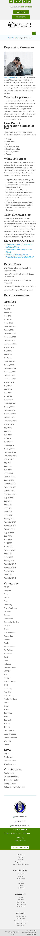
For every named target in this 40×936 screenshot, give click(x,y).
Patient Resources (21, 916)
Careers (21, 859)
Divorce (7, 639)
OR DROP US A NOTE (19, 847)
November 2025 (10, 337)
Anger (6, 594)
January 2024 (9, 407)
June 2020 (8, 536)
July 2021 (7, 501)
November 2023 (10, 414)
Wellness (7, 741)
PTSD (6, 702)
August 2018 (9, 571)
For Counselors (9, 646)
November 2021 (10, 487)
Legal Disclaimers (21, 862)
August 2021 (9, 498)
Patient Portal (21, 918)
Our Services (9, 773)
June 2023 (8, 431)
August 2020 (9, 533)
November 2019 (10, 550)
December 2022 (10, 452)
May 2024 (8, 393)
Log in (6, 753)
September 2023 (10, 421)
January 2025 (9, 365)
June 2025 (8, 354)
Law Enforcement (10, 667)
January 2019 (9, 560)
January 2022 (9, 480)
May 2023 (8, 435)
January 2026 (9, 330)
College (7, 615)
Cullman (21, 883)
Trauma (7, 727)
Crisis (6, 629)
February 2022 (9, 477)
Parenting (7, 688)
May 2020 (8, 540)
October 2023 (9, 417)
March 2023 (8, 442)
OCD (6, 685)
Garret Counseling (13, 38)
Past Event (8, 692)
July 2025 (7, 351)
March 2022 (8, 473)
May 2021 (8, 508)
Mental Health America (12, 77)
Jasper (21, 881)
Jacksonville (21, 878)
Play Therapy (9, 695)
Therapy (7, 723)
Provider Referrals (21, 923)
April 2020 (8, 543)
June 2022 (8, 466)
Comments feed (10, 760)
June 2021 (8, 505)
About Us (21, 900)
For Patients (8, 650)
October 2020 (9, 529)
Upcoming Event (10, 734)
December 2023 (10, 410)
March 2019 (8, 557)
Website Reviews (10, 737)
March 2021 (8, 515)
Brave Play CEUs (21, 904)
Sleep (6, 706)
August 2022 (9, 459)
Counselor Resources (21, 921)
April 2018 (8, 574)
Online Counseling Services (14, 787)
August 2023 (9, 424)
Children (7, 611)
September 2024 (10, 379)
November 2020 (10, 526)
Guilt (6, 660)
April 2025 (8, 358)
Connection (8, 618)
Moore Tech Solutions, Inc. (31, 933)
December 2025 (10, 333)
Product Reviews (10, 699)
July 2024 (7, 386)
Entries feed (8, 757)
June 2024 (8, 389)
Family (6, 643)
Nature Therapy (10, 681)
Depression (8, 636)
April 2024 (8, 396)
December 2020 (10, 522)
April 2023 (8, 438)
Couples (7, 625)
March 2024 (8, 400)
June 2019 (8, 553)
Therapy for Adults (11, 780)
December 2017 (10, 578)
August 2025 (9, 347)
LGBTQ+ (7, 671)
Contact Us (21, 907)
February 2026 (9, 326)
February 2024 (9, 403)
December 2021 (10, 484)
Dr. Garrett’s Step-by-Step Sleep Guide (18, 290)
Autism (7, 601)
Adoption (7, 590)
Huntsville (21, 876)
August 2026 (9, 305)
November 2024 (10, 372)
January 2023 (9, 449)
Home (21, 897)
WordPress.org (9, 764)
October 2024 (9, 375)
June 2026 (8, 312)
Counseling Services (11, 622)
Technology (8, 713)
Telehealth (8, 720)
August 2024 (9, 382)
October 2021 (9, 491)
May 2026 (8, 316)
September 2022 (10, 456)
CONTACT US (21, 12)
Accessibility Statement (21, 864)
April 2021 (8, 512)
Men (5, 674)
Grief (6, 657)
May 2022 (8, 470)
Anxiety (7, 597)
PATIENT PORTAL (21, 17)
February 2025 (9, 361)
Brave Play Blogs (10, 608)
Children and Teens (11, 776)
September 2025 (10, 344)
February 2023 (9, 445)
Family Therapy (10, 783)
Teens (6, 716)
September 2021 (10, 494)
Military (7, 678)
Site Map (21, 857)
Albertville (21, 874)
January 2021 (9, 519)
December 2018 (10, 564)
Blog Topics (21, 925)
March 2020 (8, 546)
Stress (6, 709)
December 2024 (10, 368)
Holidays (7, 664)
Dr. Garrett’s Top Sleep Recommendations (20, 286)
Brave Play (8, 604)
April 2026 (8, 319)
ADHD (6, 587)
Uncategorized (9, 730)
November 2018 (10, 567)
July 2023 (7, 428)
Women (7, 744)
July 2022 (7, 463)
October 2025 (9, 340)
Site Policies (21, 855)
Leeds (21, 885)
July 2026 (7, 309)
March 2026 (8, 323)
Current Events (9, 632)
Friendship (8, 653)
